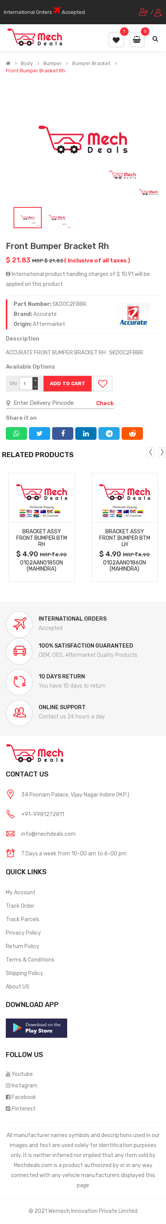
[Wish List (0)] (116, 39)
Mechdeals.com (33, 1165)
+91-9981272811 (42, 814)
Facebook (24, 1097)
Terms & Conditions (30, 960)
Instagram (24, 1085)
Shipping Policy (24, 973)
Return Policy (22, 946)
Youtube (22, 1074)
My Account (21, 892)
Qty (13, 383)
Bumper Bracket (91, 63)
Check (104, 403)
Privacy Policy (23, 933)
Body (27, 63)
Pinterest (24, 1108)
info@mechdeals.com (48, 834)
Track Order (20, 906)
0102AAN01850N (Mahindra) (41, 566)
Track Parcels (22, 919)
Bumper (52, 63)
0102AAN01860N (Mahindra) (124, 566)
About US (17, 987)
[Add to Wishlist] (102, 383)
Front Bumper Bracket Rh (35, 70)
